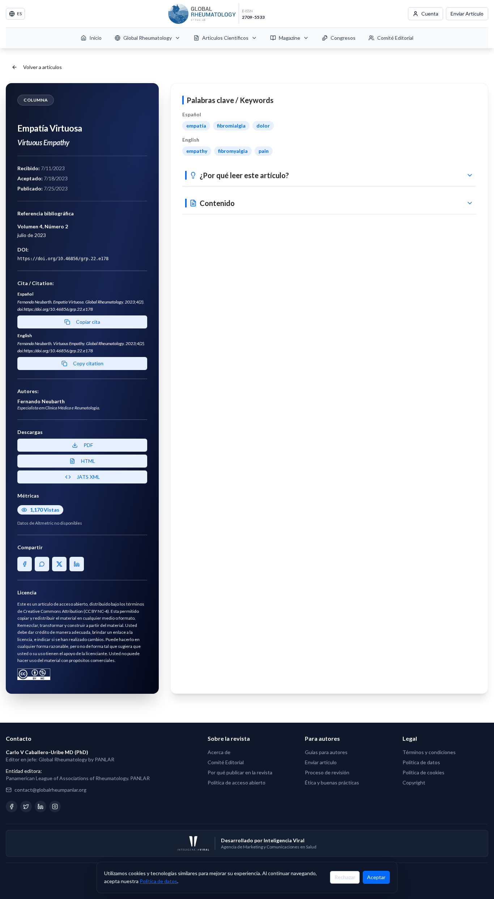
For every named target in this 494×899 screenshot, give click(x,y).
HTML (88, 461)
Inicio (95, 38)
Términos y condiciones (429, 752)
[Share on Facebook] (24, 564)
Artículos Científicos (225, 38)
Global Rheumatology (147, 38)
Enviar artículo (321, 762)
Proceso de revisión (327, 772)
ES (19, 13)
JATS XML (88, 477)
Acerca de (219, 752)
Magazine (289, 38)
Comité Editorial (395, 38)
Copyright (414, 782)
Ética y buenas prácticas (332, 782)
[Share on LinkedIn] (76, 564)
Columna (36, 100)
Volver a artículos (42, 67)
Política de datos (158, 881)
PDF (88, 445)
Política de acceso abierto (236, 782)
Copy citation (88, 363)
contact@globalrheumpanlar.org (50, 790)
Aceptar (376, 877)
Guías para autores (326, 752)
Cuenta (429, 13)
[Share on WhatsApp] (42, 564)
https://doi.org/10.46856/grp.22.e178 (62, 258)
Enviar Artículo (467, 13)
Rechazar (345, 877)
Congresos (343, 38)
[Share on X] (59, 564)
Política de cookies (423, 772)
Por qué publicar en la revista (240, 772)
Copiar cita (88, 322)
